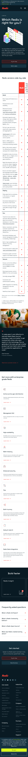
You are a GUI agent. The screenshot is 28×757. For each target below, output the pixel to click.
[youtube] (8, 680)
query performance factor (9, 250)
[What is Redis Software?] (14, 613)
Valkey (19, 295)
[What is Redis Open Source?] (14, 626)
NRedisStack (6, 178)
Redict (23, 295)
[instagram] (13, 680)
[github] (3, 680)
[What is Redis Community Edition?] (14, 619)
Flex (4, 209)
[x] (15, 680)
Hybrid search (6, 134)
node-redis (13, 178)
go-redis (7, 180)
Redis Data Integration (8, 223)
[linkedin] (10, 680)
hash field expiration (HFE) (9, 112)
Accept (14, 750)
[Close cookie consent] (26, 740)
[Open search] (21, 8)
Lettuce (5, 176)
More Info (14, 754)
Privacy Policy (16, 739)
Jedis (15, 174)
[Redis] (5, 8)
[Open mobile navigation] (25, 8)
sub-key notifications (10, 114)
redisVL (15, 176)
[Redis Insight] (13, 587)
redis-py (10, 176)
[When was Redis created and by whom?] (14, 633)
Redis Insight (6, 183)
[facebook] (5, 680)
